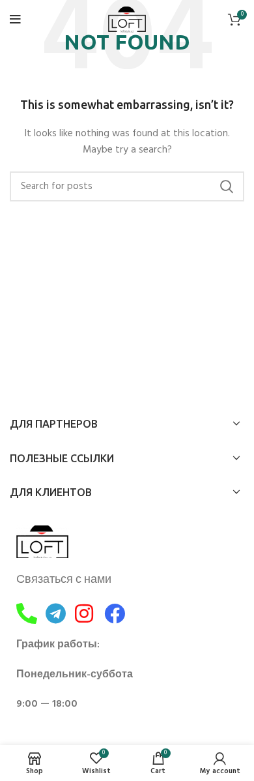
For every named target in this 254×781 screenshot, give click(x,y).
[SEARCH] (226, 186)
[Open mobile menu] (15, 20)
